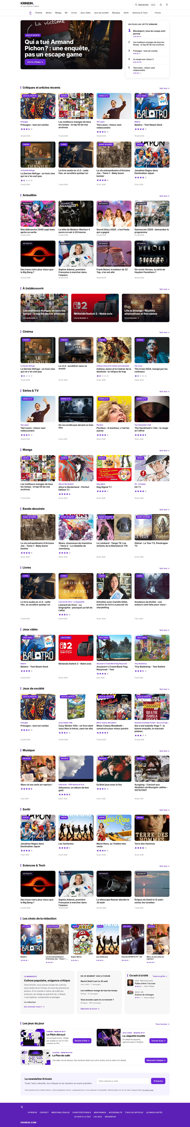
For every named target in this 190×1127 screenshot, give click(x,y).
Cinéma (38, 13)
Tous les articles (134, 1112)
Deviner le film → (82, 1041)
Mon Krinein (100, 1112)
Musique (116, 13)
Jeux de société (101, 13)
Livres (74, 13)
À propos (32, 1112)
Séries (49, 13)
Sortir (126, 13)
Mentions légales (60, 1112)
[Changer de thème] (161, 4)
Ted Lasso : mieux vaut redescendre (144, 69)
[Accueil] (30, 12)
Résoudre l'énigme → (156, 1060)
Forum (158, 13)
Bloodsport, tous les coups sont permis (149, 32)
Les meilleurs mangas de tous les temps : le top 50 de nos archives (148, 43)
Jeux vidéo (85, 13)
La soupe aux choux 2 (143, 59)
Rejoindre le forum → (90, 1009)
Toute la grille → (160, 976)
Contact (44, 1112)
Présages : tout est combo (145, 51)
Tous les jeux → (162, 1024)
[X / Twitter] (22, 1107)
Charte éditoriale (81, 1112)
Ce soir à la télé (82, 1117)
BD (66, 13)
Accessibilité (115, 1112)
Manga (58, 13)
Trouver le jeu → (158, 1041)
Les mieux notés (154, 1112)
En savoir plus (147, 1090)
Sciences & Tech (139, 13)
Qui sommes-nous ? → (34, 1007)
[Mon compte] (166, 4)
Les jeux (97, 1117)
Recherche (110, 1117)
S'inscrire (158, 1081)
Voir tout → (164, 88)
